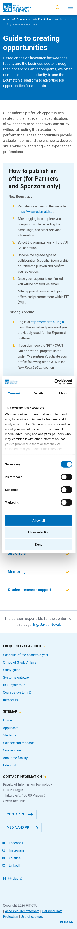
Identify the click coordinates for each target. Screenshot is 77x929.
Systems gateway (16, 678)
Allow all (38, 520)
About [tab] (63, 393)
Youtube (14, 858)
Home (7, 720)
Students (9, 735)
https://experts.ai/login (47, 322)
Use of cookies (32, 917)
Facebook (15, 843)
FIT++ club (11, 878)
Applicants (10, 728)
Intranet (9, 700)
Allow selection (38, 532)
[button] (57, 7)
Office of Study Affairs (19, 663)
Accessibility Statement (22, 911)
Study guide (12, 670)
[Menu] (70, 7)
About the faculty (15, 758)
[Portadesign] (67, 921)
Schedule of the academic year (25, 655)
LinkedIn (14, 865)
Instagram (16, 850)
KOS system (13, 685)
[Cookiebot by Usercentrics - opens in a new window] (54, 382)
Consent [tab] (14, 393)
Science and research (18, 743)
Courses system (15, 692)
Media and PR (18, 827)
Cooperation (12, 750)
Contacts (15, 814)
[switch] (66, 477)
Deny (38, 544)
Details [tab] (38, 393)
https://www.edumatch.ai (35, 212)
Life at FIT (10, 765)
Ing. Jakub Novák (47, 624)
